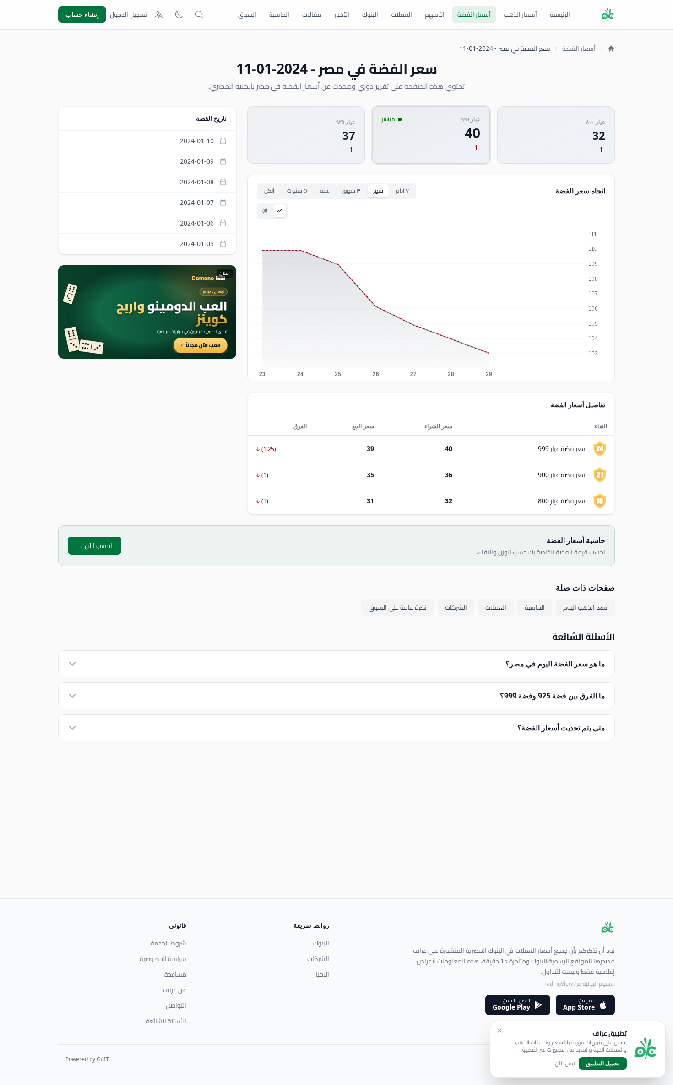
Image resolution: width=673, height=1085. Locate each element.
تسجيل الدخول (128, 14)
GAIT (103, 1059)
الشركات (456, 607)
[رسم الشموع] (265, 210)
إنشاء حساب (82, 14)
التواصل (176, 1005)
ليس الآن (565, 1063)
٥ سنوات (297, 190)
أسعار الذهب (520, 15)
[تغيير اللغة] (159, 14)
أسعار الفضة (474, 15)
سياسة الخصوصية (163, 959)
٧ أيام (402, 190)
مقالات (311, 15)
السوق (247, 15)
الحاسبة (279, 15)
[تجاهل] (499, 1030)
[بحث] (199, 14)
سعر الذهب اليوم (585, 607)
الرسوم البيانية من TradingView (578, 983)
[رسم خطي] (279, 210)
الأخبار (341, 15)
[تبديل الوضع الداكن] (179, 14)
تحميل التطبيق (602, 1063)
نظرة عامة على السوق (398, 607)
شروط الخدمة (168, 943)
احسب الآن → (94, 546)
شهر (378, 190)
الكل (269, 190)
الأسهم (435, 15)
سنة (325, 190)
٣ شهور (351, 190)
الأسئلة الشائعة (166, 1021)
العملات (401, 15)
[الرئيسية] (611, 48)
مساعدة (175, 974)
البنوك (370, 15)
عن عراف (174, 990)
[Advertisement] (340, 834)
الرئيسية (560, 15)
